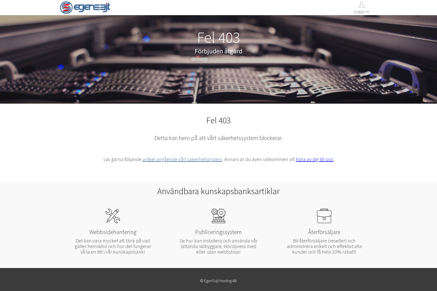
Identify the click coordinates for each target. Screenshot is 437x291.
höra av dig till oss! (315, 159)
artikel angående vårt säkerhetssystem (182, 159)
